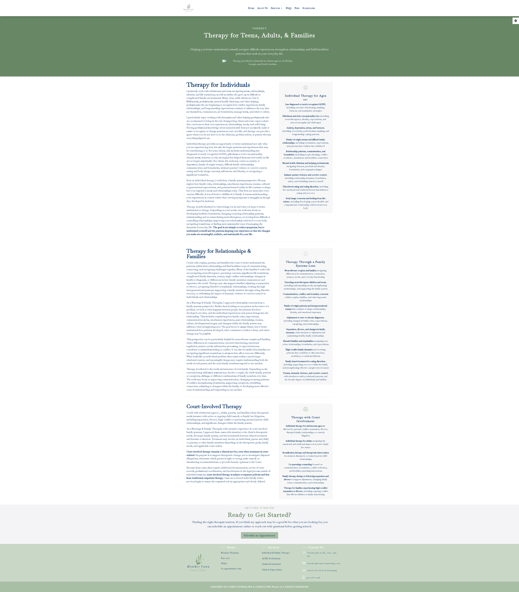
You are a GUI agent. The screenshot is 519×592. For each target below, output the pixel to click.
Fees (297, 8)
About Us (262, 8)
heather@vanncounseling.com (323, 563)
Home (251, 8)
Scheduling (308, 8)
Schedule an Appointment (259, 535)
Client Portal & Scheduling (322, 570)
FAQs (289, 8)
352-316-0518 (313, 577)
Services (275, 8)
